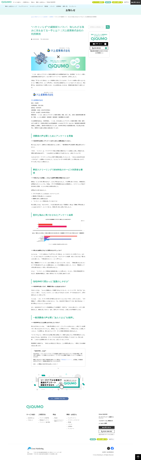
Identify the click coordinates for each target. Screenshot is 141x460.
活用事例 (51, 16)
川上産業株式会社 (37, 100)
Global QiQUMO (51, 2)
